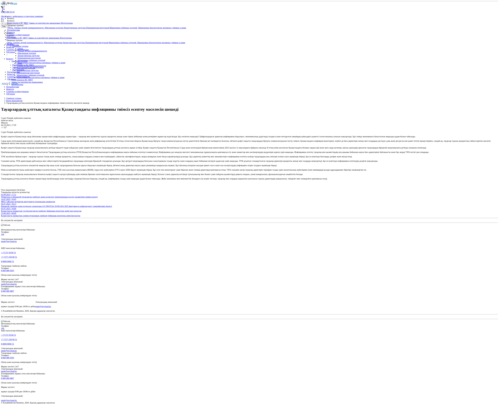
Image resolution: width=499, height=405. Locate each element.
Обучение (11, 37)
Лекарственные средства (75, 28)
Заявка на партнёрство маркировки (45, 23)
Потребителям (13, 30)
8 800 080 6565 (7, 270)
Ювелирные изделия (54, 28)
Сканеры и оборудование (18, 35)
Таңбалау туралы (13, 98)
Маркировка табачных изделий (124, 28)
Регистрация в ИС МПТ (18, 23)
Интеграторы (67, 23)
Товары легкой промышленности (29, 28)
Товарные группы (20, 46)
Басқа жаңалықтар (14, 101)
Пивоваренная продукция (98, 28)
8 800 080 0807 (7, 291)
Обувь (10, 28)
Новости (11, 32)
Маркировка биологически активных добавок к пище (162, 28)
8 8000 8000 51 (7, 261)
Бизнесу (10, 44)
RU (3, 9)
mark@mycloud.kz (9, 241)
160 (2, 234)
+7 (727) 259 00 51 (9, 257)
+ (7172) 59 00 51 (8, 252)
